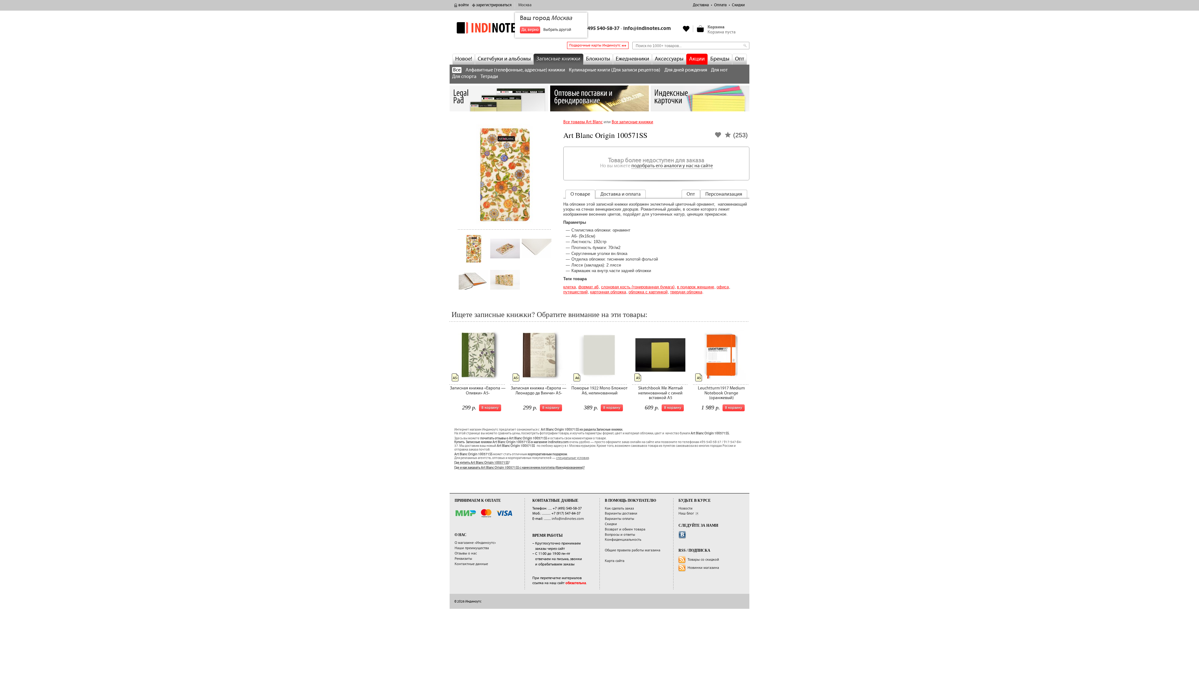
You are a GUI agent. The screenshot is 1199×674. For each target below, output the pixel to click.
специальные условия (572, 458)
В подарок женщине (695, 287)
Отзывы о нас (466, 553)
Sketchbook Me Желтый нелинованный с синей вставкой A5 (660, 393)
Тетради (489, 76)
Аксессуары (669, 59)
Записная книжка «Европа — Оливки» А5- (478, 390)
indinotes (499, 27)
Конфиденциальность (623, 540)
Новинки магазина (703, 568)
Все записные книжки (632, 122)
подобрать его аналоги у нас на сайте (672, 165)
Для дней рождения (685, 70)
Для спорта (464, 76)
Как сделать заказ (619, 508)
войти (463, 5)
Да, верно (530, 29)
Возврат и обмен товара (625, 529)
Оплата (720, 5)
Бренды (719, 59)
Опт (739, 59)
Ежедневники (632, 59)
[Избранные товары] (686, 28)
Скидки (738, 5)
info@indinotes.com (647, 29)
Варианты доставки (621, 513)
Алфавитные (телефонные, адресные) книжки (515, 70)
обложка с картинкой (648, 292)
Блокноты (598, 59)
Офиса (723, 287)
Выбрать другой (557, 29)
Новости (685, 508)
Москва (524, 5)
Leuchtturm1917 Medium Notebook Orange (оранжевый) (721, 393)
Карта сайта (614, 561)
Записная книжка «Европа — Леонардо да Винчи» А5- (538, 390)
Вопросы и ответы (620, 535)
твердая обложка (686, 292)
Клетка (569, 287)
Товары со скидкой (703, 560)
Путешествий (575, 292)
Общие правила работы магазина (632, 550)
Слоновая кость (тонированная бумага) (637, 287)
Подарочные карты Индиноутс (594, 45)
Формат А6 (588, 287)
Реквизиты (463, 559)
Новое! (463, 59)
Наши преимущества (472, 548)
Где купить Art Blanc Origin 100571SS (481, 463)
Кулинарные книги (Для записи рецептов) (614, 70)
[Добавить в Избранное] (718, 136)
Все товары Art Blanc (583, 122)
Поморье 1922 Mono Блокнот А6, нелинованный (599, 390)
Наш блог (686, 513)
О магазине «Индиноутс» (475, 543)
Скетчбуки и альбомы (504, 59)
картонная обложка (608, 292)
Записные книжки (558, 59)
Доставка (701, 5)
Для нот (719, 70)
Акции (697, 59)
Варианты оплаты (619, 519)
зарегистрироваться (493, 5)
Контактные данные (471, 564)
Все (457, 70)
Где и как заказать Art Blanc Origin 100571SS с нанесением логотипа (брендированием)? (519, 468)
